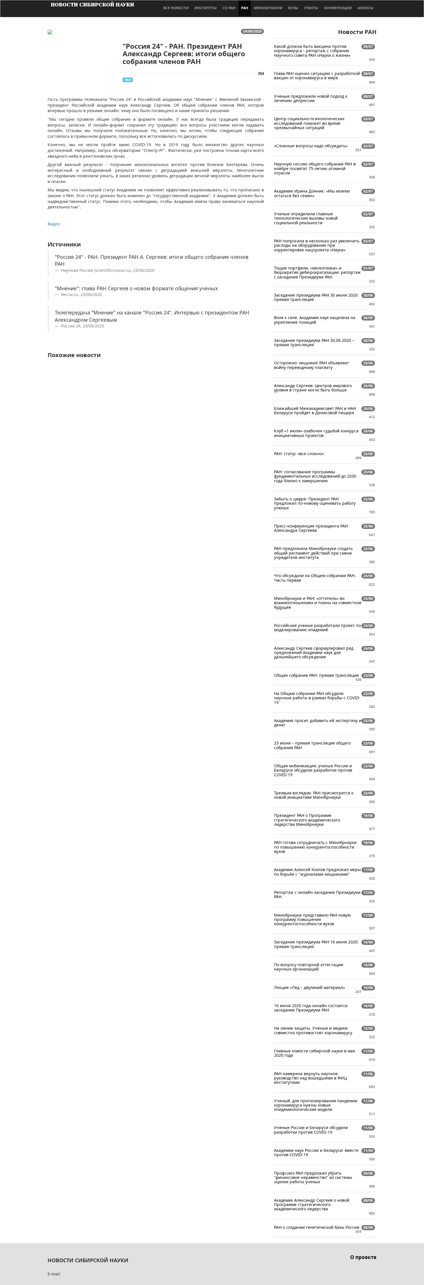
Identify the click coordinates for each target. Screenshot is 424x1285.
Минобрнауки (268, 7)
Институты (205, 7)
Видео (54, 224)
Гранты (311, 7)
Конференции (338, 7)
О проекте (363, 1257)
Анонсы (366, 7)
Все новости (176, 7)
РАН (244, 7)
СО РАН (228, 7)
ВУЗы (293, 7)
